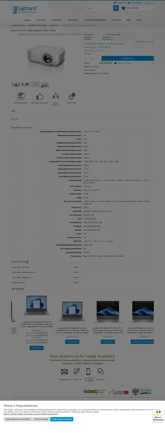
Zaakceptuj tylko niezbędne (18, 419)
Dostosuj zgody (41, 419)
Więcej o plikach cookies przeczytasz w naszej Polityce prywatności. (31, 414)
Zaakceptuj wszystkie (62, 419)
